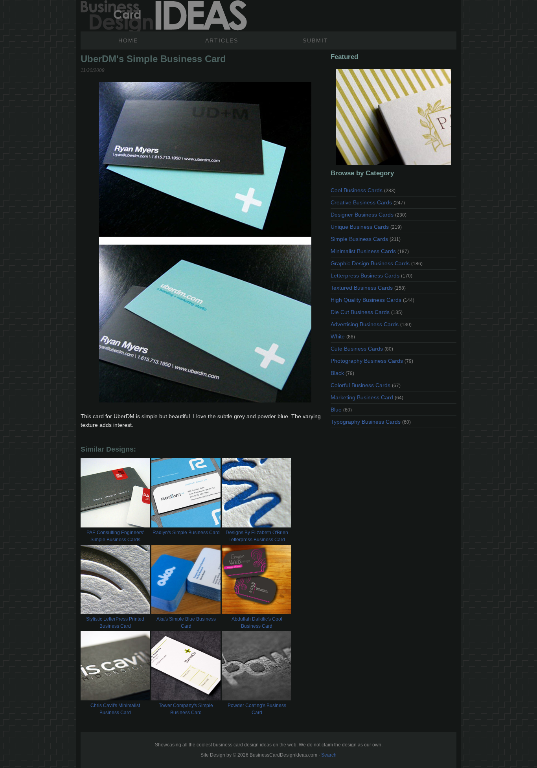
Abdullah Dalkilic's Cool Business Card (257, 622)
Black (342, 373)
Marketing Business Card (367, 397)
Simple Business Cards (366, 239)
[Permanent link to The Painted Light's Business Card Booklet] (393, 117)
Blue (341, 409)
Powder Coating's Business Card (257, 709)
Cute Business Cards (362, 348)
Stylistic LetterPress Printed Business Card (115, 622)
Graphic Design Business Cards (377, 263)
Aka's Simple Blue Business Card (186, 622)
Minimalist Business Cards (370, 251)
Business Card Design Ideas (164, 15)
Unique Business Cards (366, 227)
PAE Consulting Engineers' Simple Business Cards (115, 536)
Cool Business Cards (363, 190)
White (343, 336)
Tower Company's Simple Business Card (186, 709)
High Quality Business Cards (372, 300)
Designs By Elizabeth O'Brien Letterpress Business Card (257, 536)
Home (128, 40)
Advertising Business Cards (371, 324)
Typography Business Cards (371, 422)
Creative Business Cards (368, 202)
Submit (315, 40)
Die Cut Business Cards (367, 312)
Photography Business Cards (372, 361)
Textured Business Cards (368, 288)
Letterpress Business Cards (371, 275)
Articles (221, 40)
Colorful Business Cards (366, 385)
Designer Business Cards (368, 214)
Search (329, 755)
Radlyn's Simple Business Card (186, 532)
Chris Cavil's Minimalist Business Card (115, 709)
